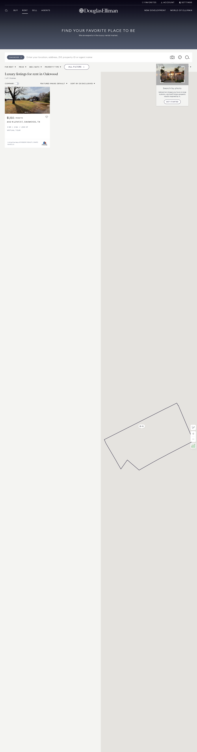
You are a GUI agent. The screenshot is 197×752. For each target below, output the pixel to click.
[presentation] (27, 100)
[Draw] (193, 427)
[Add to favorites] (46, 117)
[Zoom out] (193, 439)
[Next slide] (46, 100)
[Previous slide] (8, 100)
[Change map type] (193, 445)
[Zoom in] (193, 434)
